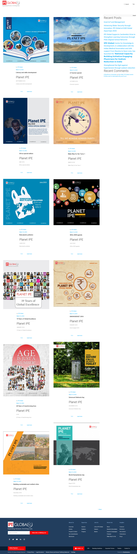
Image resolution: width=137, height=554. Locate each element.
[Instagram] (24, 539)
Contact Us (127, 548)
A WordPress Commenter (110, 74)
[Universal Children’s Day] (77, 364)
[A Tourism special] (77, 40)
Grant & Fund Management (114, 22)
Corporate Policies (109, 548)
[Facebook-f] (9, 539)
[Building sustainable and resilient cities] (26, 452)
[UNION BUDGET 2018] (77, 283)
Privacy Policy (30, 552)
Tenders (119, 548)
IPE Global (20, 67)
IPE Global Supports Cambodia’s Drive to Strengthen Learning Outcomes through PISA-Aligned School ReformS (119, 37)
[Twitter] (13, 539)
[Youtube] (16, 539)
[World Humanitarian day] (77, 443)
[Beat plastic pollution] (26, 202)
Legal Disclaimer (40, 552)
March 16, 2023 (20, 69)
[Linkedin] (20, 539)
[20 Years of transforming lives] (26, 370)
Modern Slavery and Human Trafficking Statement (57, 552)
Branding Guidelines (97, 548)
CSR (88, 548)
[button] (134, 4)
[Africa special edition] (26, 120)
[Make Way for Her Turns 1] (77, 121)
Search (134, 15)
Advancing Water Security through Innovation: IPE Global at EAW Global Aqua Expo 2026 (118, 28)
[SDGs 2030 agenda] (77, 202)
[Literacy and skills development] (26, 39)
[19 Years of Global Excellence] (26, 284)
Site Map (73, 552)
